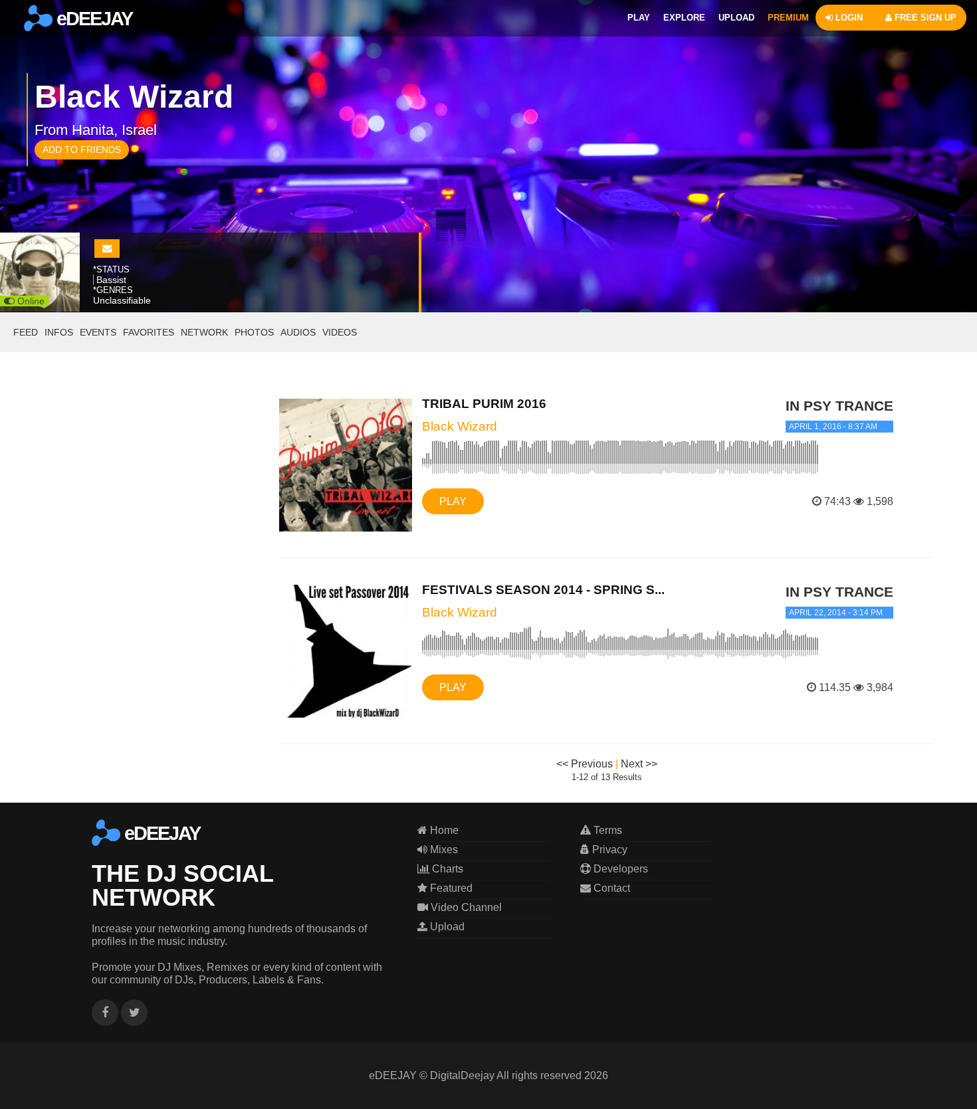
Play (453, 501)
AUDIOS (298, 332)
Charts (446, 868)
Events (98, 332)
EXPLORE (684, 18)
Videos (339, 332)
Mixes (442, 849)
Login (848, 18)
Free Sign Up (924, 18)
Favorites (148, 332)
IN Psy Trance (839, 405)
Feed (25, 332)
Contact (610, 888)
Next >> (639, 763)
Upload (446, 926)
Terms (606, 830)
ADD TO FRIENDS (82, 149)
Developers (619, 868)
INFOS (59, 332)
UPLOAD (736, 18)
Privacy (608, 849)
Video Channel (465, 907)
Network (204, 332)
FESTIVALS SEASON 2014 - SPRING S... (543, 590)
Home (443, 830)
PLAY (638, 18)
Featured (450, 888)
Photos (254, 332)
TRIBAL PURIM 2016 (484, 404)
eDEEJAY (92, 18)
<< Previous (584, 763)
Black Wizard (459, 426)
